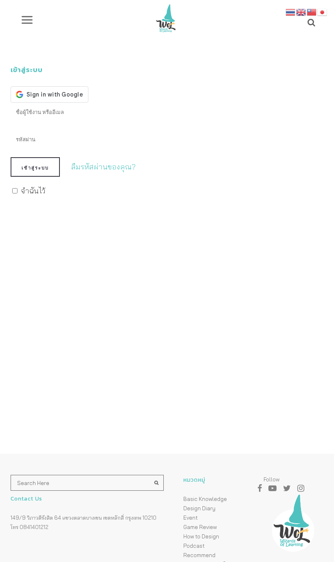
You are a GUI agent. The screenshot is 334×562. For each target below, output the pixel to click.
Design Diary (199, 508)
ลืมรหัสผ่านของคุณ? (103, 166)
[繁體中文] (312, 11)
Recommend (199, 555)
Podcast (193, 545)
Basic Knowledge (205, 499)
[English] (301, 11)
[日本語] (322, 11)
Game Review (200, 527)
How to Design (201, 536)
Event (190, 517)
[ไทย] (291, 11)
